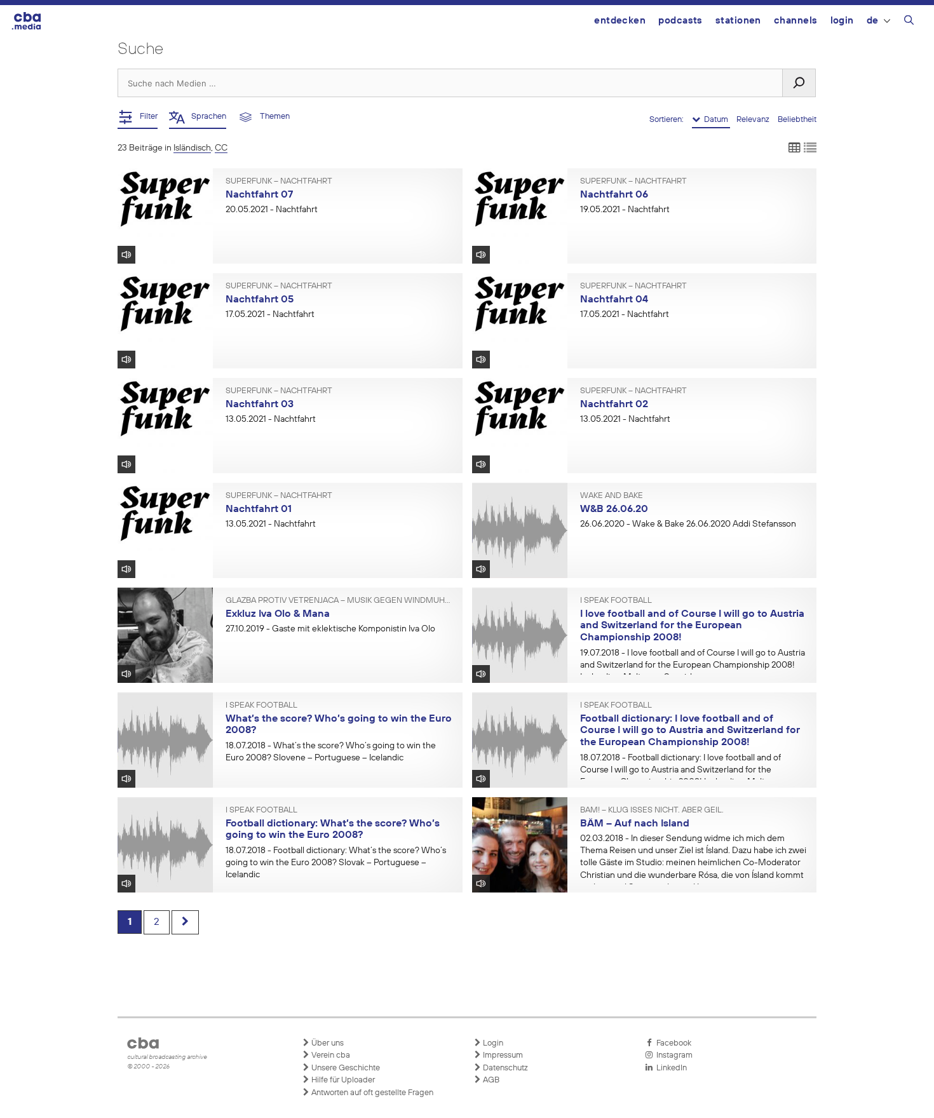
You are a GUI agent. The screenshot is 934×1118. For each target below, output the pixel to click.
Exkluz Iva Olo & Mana (278, 614)
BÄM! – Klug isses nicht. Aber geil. (652, 810)
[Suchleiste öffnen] (909, 22)
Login (842, 20)
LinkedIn (670, 1068)
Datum (715, 120)
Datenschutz (504, 1068)
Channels (796, 20)
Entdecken (620, 20)
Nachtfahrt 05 (260, 300)
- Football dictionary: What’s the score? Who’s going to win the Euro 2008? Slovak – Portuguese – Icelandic (336, 862)
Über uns (326, 1043)
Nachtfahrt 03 (260, 405)
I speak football (616, 601)
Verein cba (329, 1055)
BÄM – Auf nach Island (634, 824)
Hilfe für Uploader (342, 1080)
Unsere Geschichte (344, 1068)
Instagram (673, 1055)
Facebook (672, 1043)
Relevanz (753, 120)
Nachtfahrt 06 (614, 195)
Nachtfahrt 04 (614, 300)
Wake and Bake (611, 496)
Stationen (738, 20)
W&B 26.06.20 (614, 509)
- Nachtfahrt (272, 209)
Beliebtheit (797, 120)
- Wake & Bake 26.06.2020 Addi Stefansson (688, 524)
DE (873, 20)
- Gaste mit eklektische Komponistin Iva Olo (330, 628)
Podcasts (680, 20)
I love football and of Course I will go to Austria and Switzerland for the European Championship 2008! (692, 626)
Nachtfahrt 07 (259, 195)
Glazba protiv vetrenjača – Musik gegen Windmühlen (339, 601)
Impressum (502, 1055)
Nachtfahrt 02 (614, 405)
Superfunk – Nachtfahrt (279, 181)
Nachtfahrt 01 (259, 509)
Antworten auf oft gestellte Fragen (371, 1093)
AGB (490, 1080)
